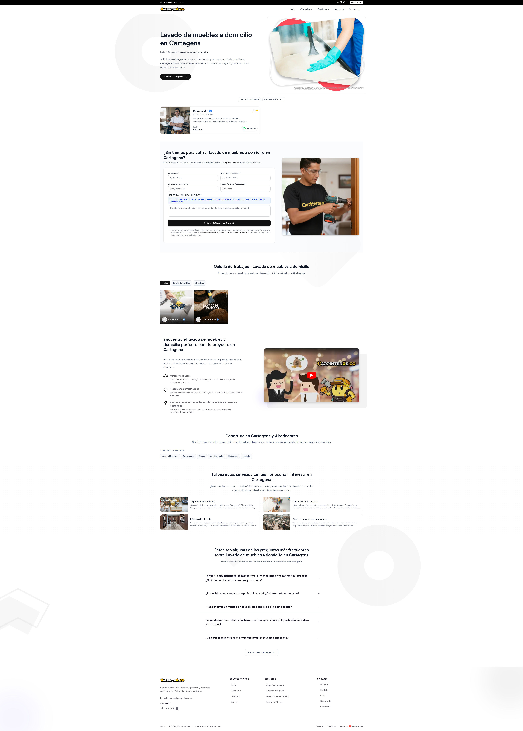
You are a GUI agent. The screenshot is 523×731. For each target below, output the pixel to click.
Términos (332, 726)
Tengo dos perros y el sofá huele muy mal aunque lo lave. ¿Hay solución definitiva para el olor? (257, 622)
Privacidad (319, 726)
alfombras (199, 283)
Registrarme (356, 2)
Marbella (246, 456)
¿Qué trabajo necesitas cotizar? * (184, 195)
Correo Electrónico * (178, 184)
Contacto (354, 9)
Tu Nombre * (173, 173)
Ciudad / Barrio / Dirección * (233, 184)
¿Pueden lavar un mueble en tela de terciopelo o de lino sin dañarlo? (248, 606)
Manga (202, 456)
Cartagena (172, 52)
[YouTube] (167, 708)
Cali (322, 695)
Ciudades (305, 9)
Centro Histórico (170, 456)
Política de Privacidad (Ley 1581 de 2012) (214, 233)
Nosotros (339, 9)
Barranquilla (325, 701)
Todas (165, 283)
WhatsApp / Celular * (230, 173)
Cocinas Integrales (275, 690)
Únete (234, 702)
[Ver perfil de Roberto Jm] (175, 120)
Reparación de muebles (277, 696)
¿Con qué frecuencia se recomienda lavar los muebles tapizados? (246, 637)
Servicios (322, 9)
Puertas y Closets (274, 702)
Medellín (324, 690)
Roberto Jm (200, 111)
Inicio (292, 9)
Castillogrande (216, 456)
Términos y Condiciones (241, 233)
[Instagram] (341, 2)
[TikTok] (338, 2)
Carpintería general (275, 685)
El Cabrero (232, 456)
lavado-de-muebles (181, 283)
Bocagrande (188, 456)
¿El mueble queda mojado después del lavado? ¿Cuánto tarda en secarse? (252, 593)
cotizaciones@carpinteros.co (177, 698)
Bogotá (324, 684)
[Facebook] (344, 2)
